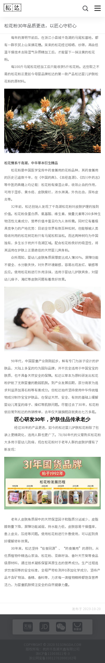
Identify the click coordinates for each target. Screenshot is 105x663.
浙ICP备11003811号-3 (53, 653)
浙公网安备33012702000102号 (52, 658)
